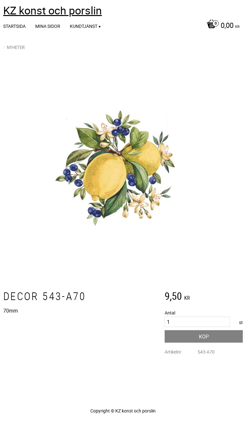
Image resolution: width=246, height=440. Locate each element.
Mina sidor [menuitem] (47, 26)
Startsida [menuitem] (14, 26)
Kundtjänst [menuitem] (83, 26)
